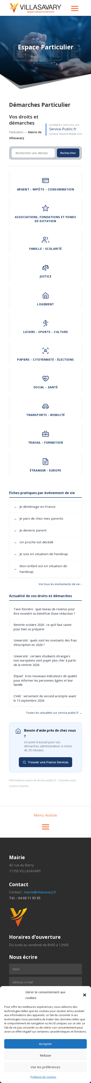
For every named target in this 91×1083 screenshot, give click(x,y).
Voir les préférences (45, 1067)
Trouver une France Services (48, 762)
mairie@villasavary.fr (40, 892)
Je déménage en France (34, 506)
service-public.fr (46, 780)
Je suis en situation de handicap (41, 554)
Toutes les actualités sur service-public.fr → (54, 713)
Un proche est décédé (33, 542)
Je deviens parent (30, 530)
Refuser (45, 1055)
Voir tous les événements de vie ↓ (60, 584)
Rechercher (68, 153)
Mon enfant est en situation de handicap (40, 569)
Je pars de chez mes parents (38, 518)
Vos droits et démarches (24, 119)
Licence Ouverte (18, 786)
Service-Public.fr (62, 128)
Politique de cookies (43, 1077)
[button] (85, 995)
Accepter (45, 1044)
